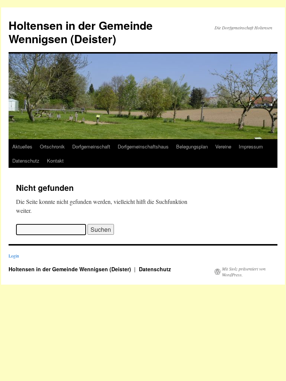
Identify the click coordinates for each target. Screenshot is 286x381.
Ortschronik (52, 146)
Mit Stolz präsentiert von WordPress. (244, 272)
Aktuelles (22, 146)
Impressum (251, 146)
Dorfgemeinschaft (91, 146)
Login (14, 256)
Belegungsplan (192, 146)
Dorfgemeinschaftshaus (143, 146)
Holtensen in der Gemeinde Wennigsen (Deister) (81, 32)
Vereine (223, 146)
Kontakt (55, 160)
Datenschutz (25, 160)
